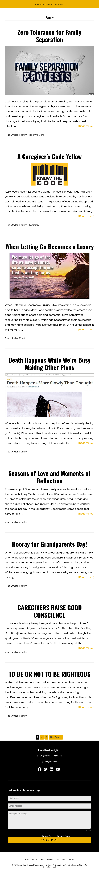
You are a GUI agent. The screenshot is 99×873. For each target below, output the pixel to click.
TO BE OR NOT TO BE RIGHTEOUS (49, 674)
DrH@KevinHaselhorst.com (51, 756)
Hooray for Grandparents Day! (49, 543)
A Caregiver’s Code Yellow (49, 156)
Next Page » (55, 738)
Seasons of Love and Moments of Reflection (49, 477)
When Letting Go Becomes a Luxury (49, 246)
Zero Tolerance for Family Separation (49, 35)
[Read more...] (86, 126)
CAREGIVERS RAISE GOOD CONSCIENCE (49, 611)
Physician (33, 225)
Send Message (49, 840)
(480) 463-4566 (51, 762)
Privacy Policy (47, 836)
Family (23, 135)
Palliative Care (36, 135)
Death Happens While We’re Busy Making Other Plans (49, 363)
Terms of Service (63, 836)
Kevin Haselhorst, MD (49, 4)
